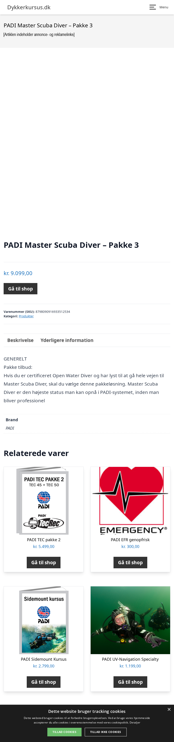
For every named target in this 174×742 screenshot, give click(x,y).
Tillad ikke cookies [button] (105, 732)
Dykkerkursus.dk (29, 7)
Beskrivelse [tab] (20, 340)
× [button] (169, 709)
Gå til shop (20, 289)
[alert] (87, 723)
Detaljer (135, 722)
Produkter (26, 316)
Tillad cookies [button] (64, 732)
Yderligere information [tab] (67, 340)
